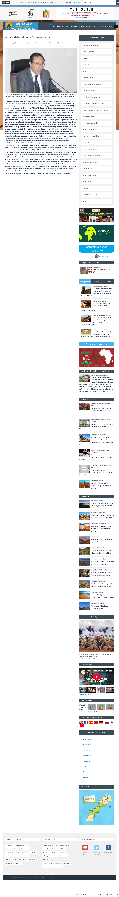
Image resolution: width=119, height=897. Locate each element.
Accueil (10, 877)
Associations (22, 852)
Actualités (60, 26)
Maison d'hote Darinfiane (101, 286)
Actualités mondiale (49, 852)
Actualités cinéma (22, 856)
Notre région (24, 849)
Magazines (86, 772)
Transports (61, 852)
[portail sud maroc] (20, 26)
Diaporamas (86, 750)
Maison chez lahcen (99, 301)
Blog (24, 877)
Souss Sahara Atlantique (51, 849)
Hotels (94, 26)
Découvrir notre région (98, 732)
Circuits (96, 282)
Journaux (85, 766)
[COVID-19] (96, 252)
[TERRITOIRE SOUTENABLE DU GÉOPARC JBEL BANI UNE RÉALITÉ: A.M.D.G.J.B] (96, 215)
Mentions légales (33, 877)
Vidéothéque (86, 739)
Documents (86, 761)
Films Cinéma (86, 755)
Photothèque (86, 744)
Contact (109, 26)
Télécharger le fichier (14, 43)
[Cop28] (96, 233)
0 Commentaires (65, 43)
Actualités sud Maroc (62, 845)
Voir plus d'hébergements (96, 344)
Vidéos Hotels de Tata (100, 330)
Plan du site (17, 877)
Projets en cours (11, 859)
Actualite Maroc (48, 845)
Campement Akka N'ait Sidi (102, 315)
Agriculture (64, 856)
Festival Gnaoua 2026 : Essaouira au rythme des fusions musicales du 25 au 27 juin (95, 655)
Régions (88, 26)
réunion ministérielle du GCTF (52, 867)
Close (50, 24)
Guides (108, 282)
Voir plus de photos (94, 711)
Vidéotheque (10, 856)
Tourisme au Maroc (12, 849)
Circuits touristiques (70, 26)
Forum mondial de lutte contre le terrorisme (56, 863)
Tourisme (81, 26)
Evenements (102, 26)
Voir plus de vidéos (85, 694)
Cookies (42, 877)
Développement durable (50, 856)
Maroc (63, 849)
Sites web (18, 863)
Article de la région (20, 845)
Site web (85, 777)
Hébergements (85, 282)
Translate (116, 894)
